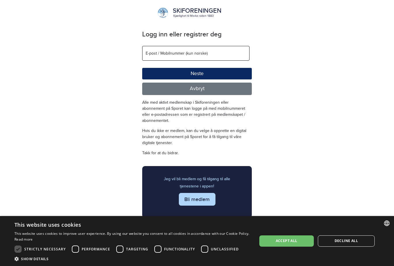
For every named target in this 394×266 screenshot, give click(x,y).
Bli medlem (197, 199)
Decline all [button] (346, 240)
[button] (132, 259)
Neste (197, 73)
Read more (23, 239)
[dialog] (197, 241)
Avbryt (197, 88)
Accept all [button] (286, 240)
